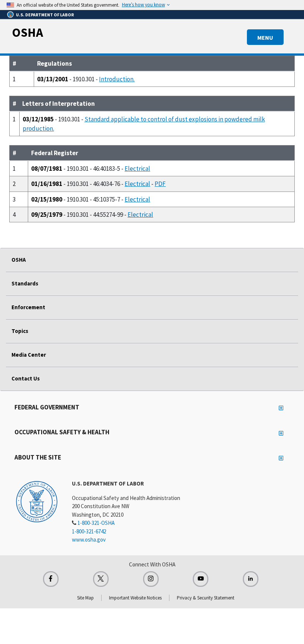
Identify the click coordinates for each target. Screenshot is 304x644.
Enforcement (28, 307)
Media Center (28, 354)
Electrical (137, 168)
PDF (160, 184)
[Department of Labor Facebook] (51, 579)
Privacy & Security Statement (205, 598)
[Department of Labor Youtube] (200, 579)
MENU (265, 37)
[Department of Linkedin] (250, 579)
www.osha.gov (89, 539)
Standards (24, 283)
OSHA (27, 32)
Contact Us (25, 378)
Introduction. (117, 79)
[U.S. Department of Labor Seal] (36, 501)
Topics (19, 330)
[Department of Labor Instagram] (151, 579)
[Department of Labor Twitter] (101, 579)
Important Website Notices (135, 598)
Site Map (85, 598)
